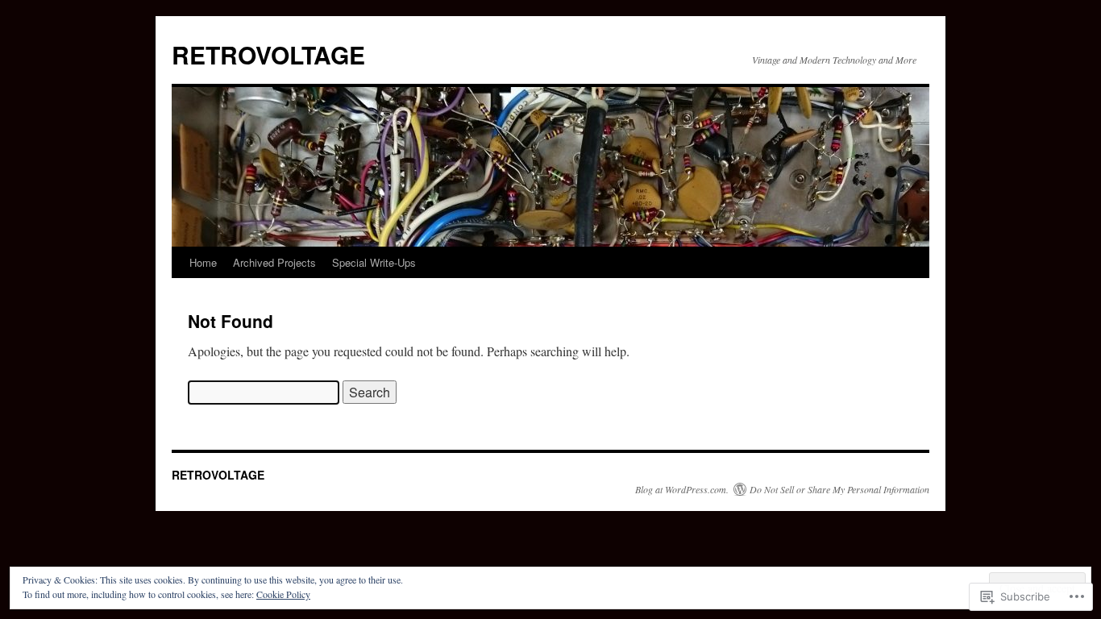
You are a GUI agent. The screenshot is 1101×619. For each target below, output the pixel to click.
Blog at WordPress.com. (682, 489)
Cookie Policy (283, 594)
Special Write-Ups (374, 262)
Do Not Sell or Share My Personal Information (839, 489)
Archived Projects (274, 262)
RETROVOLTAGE (268, 54)
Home (203, 262)
